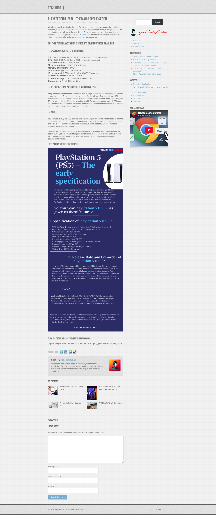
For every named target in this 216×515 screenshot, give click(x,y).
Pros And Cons (138, 96)
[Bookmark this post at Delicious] (75, 353)
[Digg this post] (66, 353)
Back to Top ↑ (160, 509)
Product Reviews (80, 23)
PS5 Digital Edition (55, 121)
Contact (136, 44)
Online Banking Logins (141, 84)
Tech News (137, 98)
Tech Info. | (56, 8)
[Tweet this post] (61, 353)
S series (57, 35)
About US (136, 41)
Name (54, 467)
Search (157, 22)
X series (83, 35)
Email (54, 476)
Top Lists (136, 101)
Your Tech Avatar (68, 360)
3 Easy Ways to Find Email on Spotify (147, 74)
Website (51, 486)
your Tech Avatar (54, 23)
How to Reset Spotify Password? (145, 60)
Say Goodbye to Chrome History (145, 57)
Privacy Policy (138, 47)
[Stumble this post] (70, 353)
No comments (94, 23)
